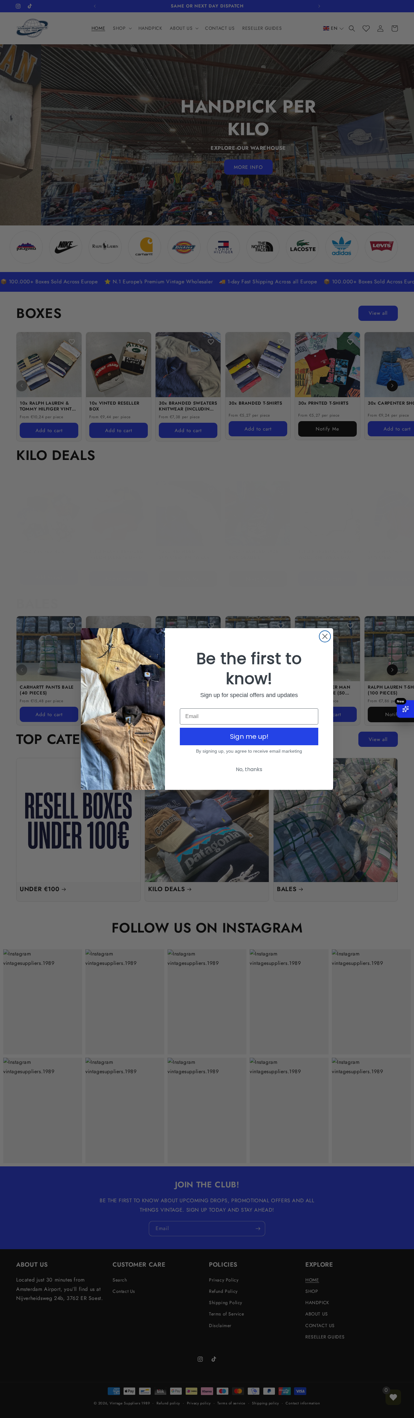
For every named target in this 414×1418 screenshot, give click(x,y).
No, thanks (249, 769)
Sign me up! (249, 736)
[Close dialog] (325, 636)
